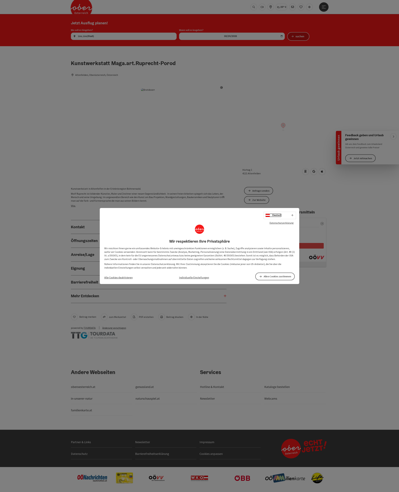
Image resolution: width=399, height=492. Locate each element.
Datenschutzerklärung (281, 222)
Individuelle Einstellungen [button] (194, 277)
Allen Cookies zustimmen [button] (277, 276)
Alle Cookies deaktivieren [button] (118, 277)
